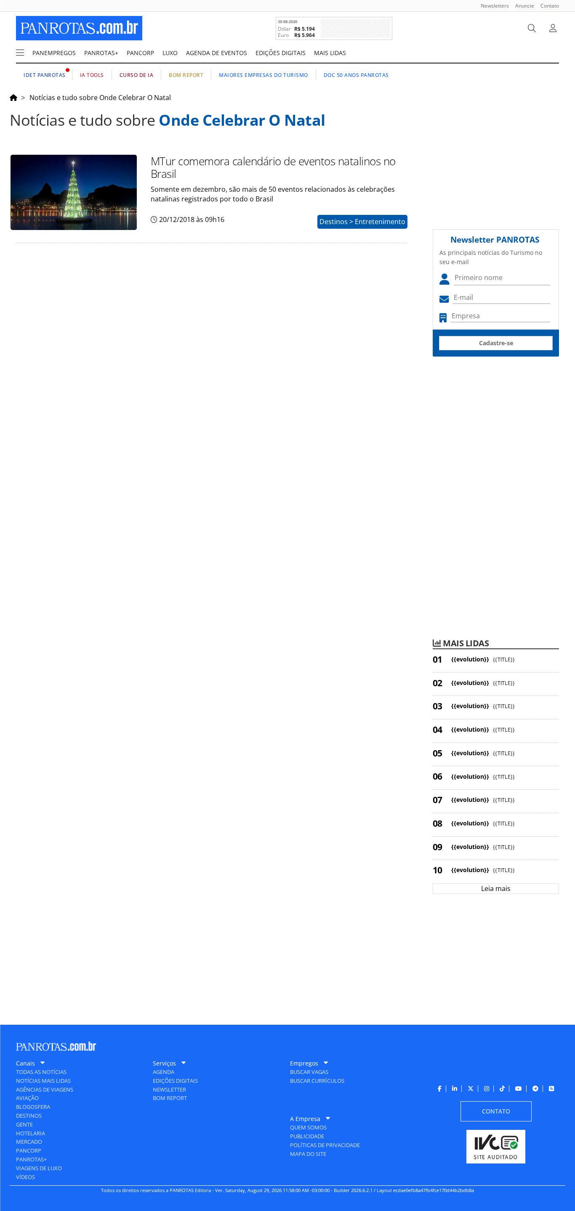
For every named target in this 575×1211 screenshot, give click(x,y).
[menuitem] (491, 5)
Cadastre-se (496, 343)
